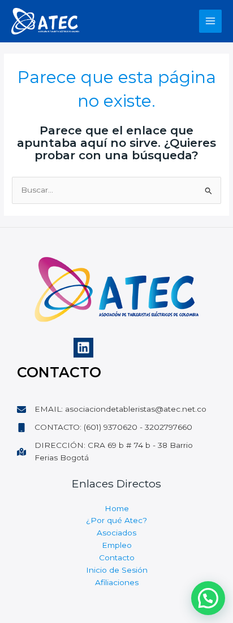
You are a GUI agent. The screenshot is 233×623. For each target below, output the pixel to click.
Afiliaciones (117, 582)
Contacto (117, 557)
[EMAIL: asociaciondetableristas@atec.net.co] (111, 409)
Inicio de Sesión (117, 569)
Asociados (116, 532)
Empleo (117, 545)
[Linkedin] (83, 348)
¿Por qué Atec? (116, 520)
